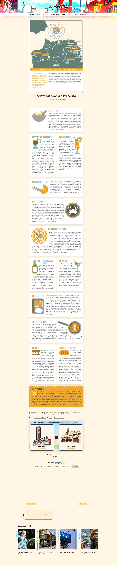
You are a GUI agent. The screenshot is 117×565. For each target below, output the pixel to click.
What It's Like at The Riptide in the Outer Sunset (67, 553)
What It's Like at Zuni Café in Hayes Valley (46, 553)
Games (70, 14)
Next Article (83, 503)
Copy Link (75, 466)
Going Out (45, 14)
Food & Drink (55, 14)
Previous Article (30, 503)
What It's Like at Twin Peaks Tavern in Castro (88, 553)
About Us (31, 14)
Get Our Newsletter (81, 14)
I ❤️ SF (38, 14)
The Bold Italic (38, 514)
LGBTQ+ (64, 14)
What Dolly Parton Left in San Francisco (25, 553)
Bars (58, 534)
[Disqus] (56, 483)
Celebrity (16, 535)
